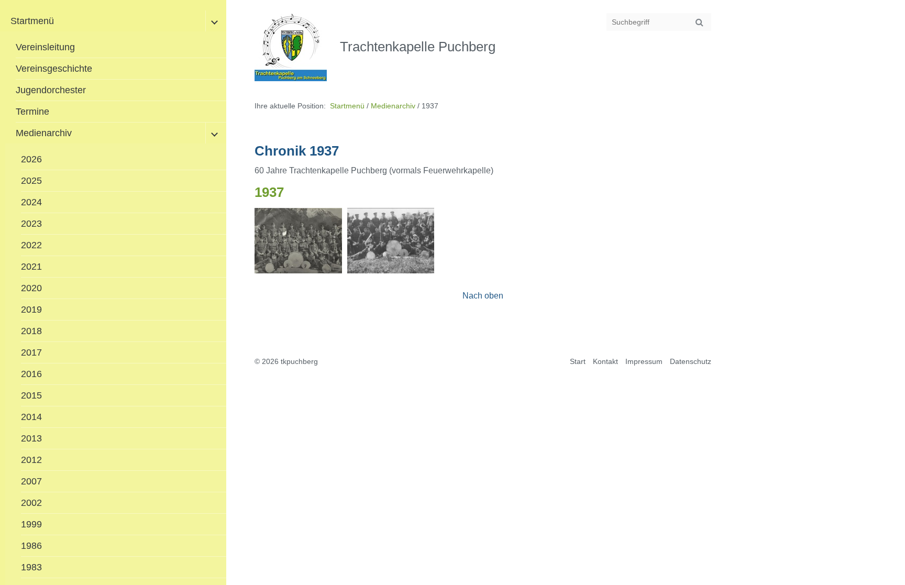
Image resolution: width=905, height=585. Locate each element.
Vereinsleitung (45, 47)
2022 (31, 245)
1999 (31, 524)
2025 (31, 180)
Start (578, 361)
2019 (31, 309)
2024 (31, 202)
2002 (31, 503)
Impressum (644, 361)
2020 (31, 288)
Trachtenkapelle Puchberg (417, 46)
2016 (31, 374)
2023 (31, 223)
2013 (31, 438)
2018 (31, 331)
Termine (32, 111)
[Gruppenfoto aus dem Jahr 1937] (390, 240)
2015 (31, 395)
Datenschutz (690, 361)
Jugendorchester (51, 90)
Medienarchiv (44, 133)
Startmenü (32, 21)
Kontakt (605, 361)
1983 (31, 567)
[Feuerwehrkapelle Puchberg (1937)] (298, 240)
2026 (31, 159)
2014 (31, 417)
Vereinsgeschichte (54, 68)
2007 (31, 481)
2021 (31, 266)
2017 (31, 352)
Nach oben (482, 295)
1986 (31, 545)
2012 (31, 460)
